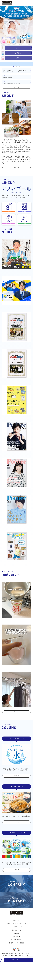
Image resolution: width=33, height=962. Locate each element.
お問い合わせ (17, 936)
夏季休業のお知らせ (7, 76)
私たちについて (16, 930)
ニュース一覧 (16, 87)
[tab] (13, 66)
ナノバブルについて (16, 927)
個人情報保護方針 (16, 939)
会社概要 (16, 933)
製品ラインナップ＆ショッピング (16, 923)
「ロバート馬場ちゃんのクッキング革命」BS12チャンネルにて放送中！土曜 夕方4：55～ (16, 70)
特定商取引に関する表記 (16, 943)
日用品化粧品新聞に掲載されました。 (12, 82)
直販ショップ (17, 920)
